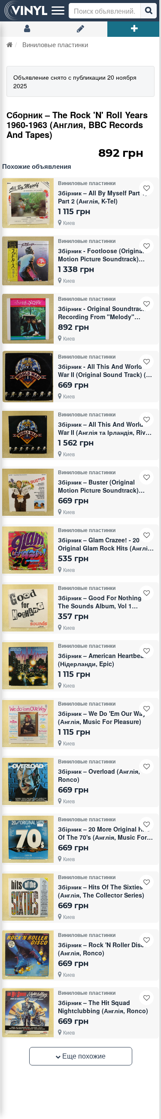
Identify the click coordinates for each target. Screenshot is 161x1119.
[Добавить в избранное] (146, 188)
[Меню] (58, 10)
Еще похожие (83, 1056)
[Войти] (27, 29)
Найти (148, 10)
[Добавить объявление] (134, 29)
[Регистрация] (80, 29)
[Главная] (9, 44)
